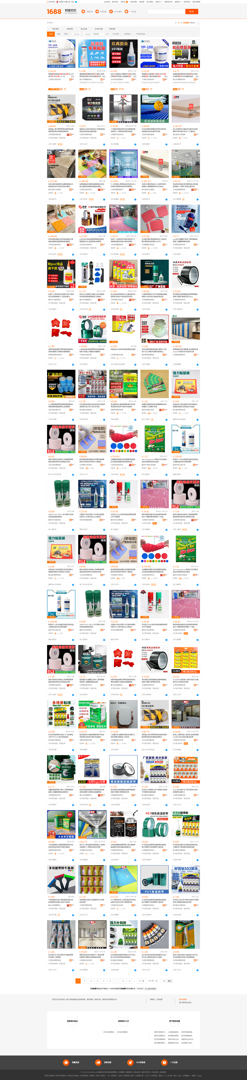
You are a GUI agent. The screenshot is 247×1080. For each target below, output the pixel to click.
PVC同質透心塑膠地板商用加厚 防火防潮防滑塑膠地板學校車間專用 (123, 185)
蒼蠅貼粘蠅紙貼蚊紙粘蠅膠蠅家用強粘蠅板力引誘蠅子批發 (154, 406)
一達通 (193, 1076)
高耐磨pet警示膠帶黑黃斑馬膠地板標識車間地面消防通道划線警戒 (60, 130)
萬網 (160, 1076)
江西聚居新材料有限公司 (180, 245)
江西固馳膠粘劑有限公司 (149, 300)
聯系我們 (155, 1072)
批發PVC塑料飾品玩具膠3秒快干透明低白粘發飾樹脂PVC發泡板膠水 (61, 295)
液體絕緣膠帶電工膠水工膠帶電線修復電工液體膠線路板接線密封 (60, 791)
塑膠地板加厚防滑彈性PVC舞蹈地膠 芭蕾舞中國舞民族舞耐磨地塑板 (92, 956)
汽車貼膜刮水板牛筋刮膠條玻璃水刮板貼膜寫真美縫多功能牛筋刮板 (60, 901)
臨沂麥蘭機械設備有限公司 (190, 1036)
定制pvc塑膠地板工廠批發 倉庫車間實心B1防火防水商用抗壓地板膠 (186, 736)
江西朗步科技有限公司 (118, 134)
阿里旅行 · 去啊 (116, 1076)
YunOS (147, 1076)
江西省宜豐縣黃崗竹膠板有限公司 (114, 1032)
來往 (175, 1076)
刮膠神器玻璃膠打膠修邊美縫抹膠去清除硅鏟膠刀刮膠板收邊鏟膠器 (60, 350)
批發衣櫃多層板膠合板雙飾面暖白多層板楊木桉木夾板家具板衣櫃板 (60, 185)
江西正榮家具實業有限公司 (149, 134)
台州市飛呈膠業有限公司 (118, 79)
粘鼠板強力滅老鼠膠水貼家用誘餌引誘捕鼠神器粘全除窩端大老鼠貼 (185, 406)
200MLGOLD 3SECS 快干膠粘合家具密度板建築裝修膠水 (60, 516)
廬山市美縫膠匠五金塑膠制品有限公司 (87, 300)
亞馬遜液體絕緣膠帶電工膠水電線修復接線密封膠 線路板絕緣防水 (123, 846)
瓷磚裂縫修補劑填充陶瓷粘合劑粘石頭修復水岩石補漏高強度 (185, 75)
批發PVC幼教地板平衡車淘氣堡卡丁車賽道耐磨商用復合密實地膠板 (123, 240)
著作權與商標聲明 (110, 1072)
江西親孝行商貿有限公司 (87, 465)
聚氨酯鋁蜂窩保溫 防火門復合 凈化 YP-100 (60, 75)
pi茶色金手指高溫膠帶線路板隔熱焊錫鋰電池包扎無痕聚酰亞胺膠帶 (92, 240)
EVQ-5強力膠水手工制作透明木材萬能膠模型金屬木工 (185, 791)
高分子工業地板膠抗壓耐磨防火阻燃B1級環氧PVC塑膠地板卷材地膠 (92, 846)
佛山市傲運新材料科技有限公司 (87, 79)
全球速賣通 (84, 1076)
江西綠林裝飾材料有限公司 (180, 355)
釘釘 (179, 1076)
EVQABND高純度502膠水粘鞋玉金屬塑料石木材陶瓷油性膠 (185, 681)
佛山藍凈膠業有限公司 (180, 410)
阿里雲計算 (139, 1076)
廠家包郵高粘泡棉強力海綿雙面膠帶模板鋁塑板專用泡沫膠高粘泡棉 (60, 461)
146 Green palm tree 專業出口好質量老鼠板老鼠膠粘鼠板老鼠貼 (154, 461)
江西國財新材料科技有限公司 (180, 300)
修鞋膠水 (127, 83)
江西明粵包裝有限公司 (55, 134)
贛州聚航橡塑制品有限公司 (149, 355)
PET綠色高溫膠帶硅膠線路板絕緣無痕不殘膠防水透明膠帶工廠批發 (154, 846)
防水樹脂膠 (99, 83)
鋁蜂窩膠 (156, 83)
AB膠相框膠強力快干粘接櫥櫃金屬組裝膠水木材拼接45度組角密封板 (154, 295)
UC (165, 1076)
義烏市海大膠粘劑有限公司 (118, 520)
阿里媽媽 (126, 1076)
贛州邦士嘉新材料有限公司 (55, 300)
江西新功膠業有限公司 (87, 134)
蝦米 (132, 1076)
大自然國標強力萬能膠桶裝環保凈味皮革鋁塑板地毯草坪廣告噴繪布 (60, 846)
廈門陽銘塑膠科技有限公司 (163, 1043)
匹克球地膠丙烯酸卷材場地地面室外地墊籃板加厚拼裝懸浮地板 (154, 130)
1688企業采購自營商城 (55, 465)
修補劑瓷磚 (183, 83)
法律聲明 (121, 1072)
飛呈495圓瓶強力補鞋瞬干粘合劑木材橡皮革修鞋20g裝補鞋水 (123, 75)
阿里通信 (154, 1076)
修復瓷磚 (176, 83)
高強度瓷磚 (191, 83)
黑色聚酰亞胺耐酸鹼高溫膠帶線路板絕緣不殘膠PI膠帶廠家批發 (154, 681)
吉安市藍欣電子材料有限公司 (55, 410)
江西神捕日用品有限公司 (118, 300)
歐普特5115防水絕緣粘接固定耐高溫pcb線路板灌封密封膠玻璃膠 (185, 461)
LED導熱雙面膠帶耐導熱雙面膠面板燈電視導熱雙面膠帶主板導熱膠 (60, 406)
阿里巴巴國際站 (60, 1076)
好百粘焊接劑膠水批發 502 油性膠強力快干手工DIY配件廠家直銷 (60, 736)
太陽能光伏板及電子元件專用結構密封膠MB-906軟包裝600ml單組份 (92, 516)
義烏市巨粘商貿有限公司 (55, 520)
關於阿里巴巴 (146, 1072)
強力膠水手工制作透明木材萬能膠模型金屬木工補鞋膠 (60, 956)
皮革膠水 (120, 83)
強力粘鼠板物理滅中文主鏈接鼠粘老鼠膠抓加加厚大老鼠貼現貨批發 (123, 295)
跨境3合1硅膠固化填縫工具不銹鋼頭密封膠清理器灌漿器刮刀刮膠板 (92, 295)
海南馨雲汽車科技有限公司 (190, 1043)
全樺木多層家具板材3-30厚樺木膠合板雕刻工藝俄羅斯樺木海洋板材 (154, 185)
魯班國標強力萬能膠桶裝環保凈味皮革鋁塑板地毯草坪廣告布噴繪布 (92, 736)
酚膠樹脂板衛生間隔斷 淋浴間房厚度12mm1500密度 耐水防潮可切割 (185, 350)
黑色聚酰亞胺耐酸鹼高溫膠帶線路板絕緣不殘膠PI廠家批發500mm (185, 295)
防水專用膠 (91, 83)
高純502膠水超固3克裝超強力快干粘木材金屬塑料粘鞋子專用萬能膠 (185, 956)
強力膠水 (114, 83)
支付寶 (169, 1076)
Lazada (199, 1076)
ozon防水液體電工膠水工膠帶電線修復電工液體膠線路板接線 (185, 240)
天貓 (97, 1076)
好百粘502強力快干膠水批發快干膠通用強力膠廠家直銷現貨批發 (185, 901)
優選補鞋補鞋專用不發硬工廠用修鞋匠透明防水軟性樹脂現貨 (92, 75)
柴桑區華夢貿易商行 (55, 355)
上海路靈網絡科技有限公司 (177, 1032)
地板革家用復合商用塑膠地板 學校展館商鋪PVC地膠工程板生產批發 (185, 185)
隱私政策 (137, 1072)
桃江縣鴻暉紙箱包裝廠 (162, 1039)
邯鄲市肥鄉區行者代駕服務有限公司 (166, 1032)
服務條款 (129, 1072)
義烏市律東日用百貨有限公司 (149, 410)
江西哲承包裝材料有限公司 (87, 245)
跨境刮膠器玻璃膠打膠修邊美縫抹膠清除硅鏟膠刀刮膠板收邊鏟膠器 (92, 791)
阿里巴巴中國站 (73, 1076)
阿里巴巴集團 (49, 1076)
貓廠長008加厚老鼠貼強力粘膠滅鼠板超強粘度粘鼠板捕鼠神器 (92, 130)
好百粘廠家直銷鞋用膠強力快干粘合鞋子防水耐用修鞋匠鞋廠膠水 (123, 956)
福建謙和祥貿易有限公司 (176, 1043)
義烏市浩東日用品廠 (149, 465)
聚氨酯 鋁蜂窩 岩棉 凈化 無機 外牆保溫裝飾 (154, 75)
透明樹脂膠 (83, 83)
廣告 (72, 76)
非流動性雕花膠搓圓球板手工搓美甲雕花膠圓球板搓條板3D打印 (154, 240)
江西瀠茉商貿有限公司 (118, 355)
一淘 (107, 1076)
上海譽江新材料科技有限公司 (55, 79)
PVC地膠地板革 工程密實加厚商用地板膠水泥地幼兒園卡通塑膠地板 (123, 901)
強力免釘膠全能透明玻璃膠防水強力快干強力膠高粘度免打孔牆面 (154, 956)
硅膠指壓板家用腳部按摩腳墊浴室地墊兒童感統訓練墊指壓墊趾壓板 (92, 185)
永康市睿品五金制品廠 (175, 1039)
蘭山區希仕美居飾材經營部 (180, 134)
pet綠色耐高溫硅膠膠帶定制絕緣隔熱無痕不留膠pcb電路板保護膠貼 (92, 350)
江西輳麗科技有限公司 (149, 245)
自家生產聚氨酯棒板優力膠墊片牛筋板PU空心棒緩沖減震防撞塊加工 (154, 350)
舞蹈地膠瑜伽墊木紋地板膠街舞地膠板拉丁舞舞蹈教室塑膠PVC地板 (154, 516)
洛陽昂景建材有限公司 (118, 410)
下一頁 (141, 981)
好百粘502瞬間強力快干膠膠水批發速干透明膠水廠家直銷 (154, 791)
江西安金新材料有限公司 (87, 190)
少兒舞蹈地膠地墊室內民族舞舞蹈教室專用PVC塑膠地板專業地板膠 (123, 130)
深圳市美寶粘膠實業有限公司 (87, 520)
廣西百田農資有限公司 (162, 1036)
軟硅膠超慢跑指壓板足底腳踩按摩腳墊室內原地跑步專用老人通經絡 (92, 461)
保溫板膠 (145, 83)
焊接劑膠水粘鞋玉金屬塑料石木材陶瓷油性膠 (92, 901)
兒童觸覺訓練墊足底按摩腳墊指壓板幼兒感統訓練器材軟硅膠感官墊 (123, 461)
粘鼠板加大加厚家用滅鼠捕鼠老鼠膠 (123, 349)
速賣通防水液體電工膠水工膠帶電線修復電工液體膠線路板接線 (92, 681)
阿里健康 (186, 1076)
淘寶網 (91, 1076)
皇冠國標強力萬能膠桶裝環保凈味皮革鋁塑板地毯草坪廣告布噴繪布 (123, 406)
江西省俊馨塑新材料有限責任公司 (118, 190)
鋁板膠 (150, 83)
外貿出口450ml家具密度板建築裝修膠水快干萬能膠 (123, 516)
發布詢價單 (183, 999)
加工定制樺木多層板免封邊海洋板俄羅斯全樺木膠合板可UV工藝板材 (185, 130)
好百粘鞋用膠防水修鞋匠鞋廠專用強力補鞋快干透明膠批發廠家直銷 (185, 846)
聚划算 (102, 1076)
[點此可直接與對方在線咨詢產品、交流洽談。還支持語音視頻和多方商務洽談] (104, 144)
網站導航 (163, 1072)
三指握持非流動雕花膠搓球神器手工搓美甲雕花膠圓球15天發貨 (123, 736)
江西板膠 (159, 999)
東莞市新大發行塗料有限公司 (180, 465)
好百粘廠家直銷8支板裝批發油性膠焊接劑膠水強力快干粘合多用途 (92, 406)
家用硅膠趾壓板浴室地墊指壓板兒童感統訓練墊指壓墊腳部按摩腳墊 (60, 240)
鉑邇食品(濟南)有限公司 (189, 1039)
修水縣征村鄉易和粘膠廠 (87, 410)
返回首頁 (140, 989)
